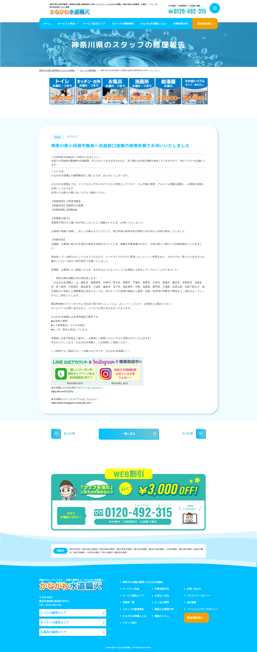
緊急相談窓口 (205, 23)
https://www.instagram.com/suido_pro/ (71, 403)
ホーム (47, 23)
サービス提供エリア (94, 23)
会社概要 (191, 602)
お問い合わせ (194, 588)
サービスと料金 (66, 23)
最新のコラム (162, 616)
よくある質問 (162, 602)
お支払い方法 (162, 595)
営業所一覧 (128, 602)
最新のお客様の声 (164, 609)
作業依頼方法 (180, 23)
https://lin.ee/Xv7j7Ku (62, 391)
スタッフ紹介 (130, 622)
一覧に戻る (128, 433)
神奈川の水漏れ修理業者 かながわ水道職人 (57, 70)
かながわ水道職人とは (152, 23)
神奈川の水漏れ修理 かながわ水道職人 (143, 582)
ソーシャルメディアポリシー (202, 609)
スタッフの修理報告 (123, 23)
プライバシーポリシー (199, 595)
